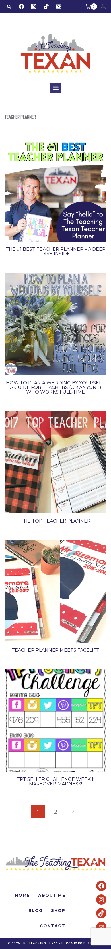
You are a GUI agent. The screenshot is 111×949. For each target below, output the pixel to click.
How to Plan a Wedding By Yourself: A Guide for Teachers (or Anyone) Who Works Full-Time (55, 387)
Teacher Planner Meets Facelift (55, 650)
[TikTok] (46, 6)
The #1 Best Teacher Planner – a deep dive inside (56, 251)
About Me (51, 895)
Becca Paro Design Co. (82, 943)
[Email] (58, 6)
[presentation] (55, 190)
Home (22, 895)
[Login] (103, 6)
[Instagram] (33, 6)
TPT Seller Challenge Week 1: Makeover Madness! (55, 782)
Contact (52, 925)
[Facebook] (21, 6)
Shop (58, 910)
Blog (35, 910)
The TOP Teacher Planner (56, 521)
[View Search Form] (9, 6)
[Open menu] (55, 87)
